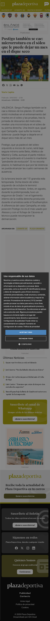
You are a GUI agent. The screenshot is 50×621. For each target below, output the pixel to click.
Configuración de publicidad (14, 321)
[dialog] (25, 310)
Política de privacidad (32, 327)
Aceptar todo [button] (26, 332)
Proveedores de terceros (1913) (23, 300)
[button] (25, 344)
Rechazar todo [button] (26, 338)
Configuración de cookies (13, 327)
